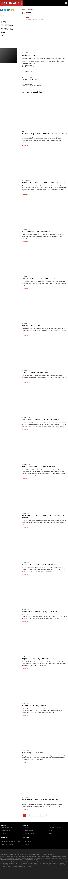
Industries (26, 837)
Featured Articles (32, 92)
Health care (28, 841)
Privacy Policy (48, 852)
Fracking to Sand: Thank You (29, 79)
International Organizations (9, 830)
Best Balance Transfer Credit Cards (11, 841)
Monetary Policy (6, 833)
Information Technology (31, 843)
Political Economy (6, 834)
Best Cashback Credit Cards (9, 843)
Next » (43, 815)
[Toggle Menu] (66, 3)
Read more (25, 145)
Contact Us (32, 852)
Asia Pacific (28, 832)
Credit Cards (5, 840)
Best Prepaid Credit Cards (8, 845)
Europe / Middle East (30, 833)
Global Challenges (7, 829)
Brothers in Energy (29, 55)
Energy (27, 840)
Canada (27, 829)
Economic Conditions (7, 827)
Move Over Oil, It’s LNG (28, 66)
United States (28, 827)
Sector (28, 9)
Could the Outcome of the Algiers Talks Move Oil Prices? (36, 73)
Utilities (27, 844)
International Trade (7, 832)
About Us (27, 852)
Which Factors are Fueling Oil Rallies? (31, 85)
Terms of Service (40, 852)
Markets (26, 825)
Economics (3, 825)
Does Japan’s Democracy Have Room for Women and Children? (8, 26)
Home (23, 9)
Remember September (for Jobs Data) (8, 34)
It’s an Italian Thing (5, 21)
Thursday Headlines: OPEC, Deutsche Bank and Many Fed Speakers (7, 31)
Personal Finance (5, 837)
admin (28, 17)
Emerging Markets (30, 830)
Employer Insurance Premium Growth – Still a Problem (7, 23)
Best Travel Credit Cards (8, 844)
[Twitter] (5, 10)
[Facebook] (1, 10)
